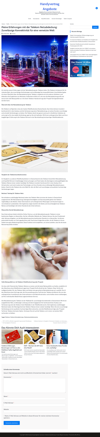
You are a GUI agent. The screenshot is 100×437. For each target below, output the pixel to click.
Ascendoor (66, 434)
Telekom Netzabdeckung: (17, 317)
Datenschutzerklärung (50, 434)
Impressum (42, 434)
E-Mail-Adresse (9, 403)
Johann (14, 33)
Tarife (29, 18)
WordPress (77, 434)
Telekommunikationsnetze (31, 317)
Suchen (72, 24)
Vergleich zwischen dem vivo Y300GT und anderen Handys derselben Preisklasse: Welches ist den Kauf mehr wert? (83, 50)
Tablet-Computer (68, 18)
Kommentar (8, 377)
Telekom (7, 317)
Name (6, 396)
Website (6, 409)
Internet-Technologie (57, 18)
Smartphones (36, 18)
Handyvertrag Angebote (33, 434)
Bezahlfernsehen (45, 18)
